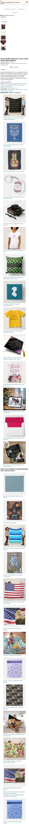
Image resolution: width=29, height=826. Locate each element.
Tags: (2, 83)
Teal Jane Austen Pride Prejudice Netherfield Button (11, 304)
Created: (3, 82)
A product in (4, 62)
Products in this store (11, 9)
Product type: (4, 88)
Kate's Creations (11, 62)
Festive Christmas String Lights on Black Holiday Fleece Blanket (13, 118)
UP (26, 3)
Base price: (3, 63)
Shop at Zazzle (15, 67)
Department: (4, 89)
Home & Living (11, 89)
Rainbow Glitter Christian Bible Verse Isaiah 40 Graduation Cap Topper (12, 358)
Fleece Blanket (11, 88)
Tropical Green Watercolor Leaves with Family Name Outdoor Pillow (13, 278)
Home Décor (19, 89)
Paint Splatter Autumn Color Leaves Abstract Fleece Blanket (12, 761)
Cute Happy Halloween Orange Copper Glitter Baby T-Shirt (13, 331)
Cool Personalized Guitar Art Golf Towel (13, 171)
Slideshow (5, 21)
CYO (16, 88)
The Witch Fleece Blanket (9, 523)
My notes (15, 12)
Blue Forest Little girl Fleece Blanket (12, 655)
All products (22, 9)
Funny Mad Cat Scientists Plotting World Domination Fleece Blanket (13, 795)
